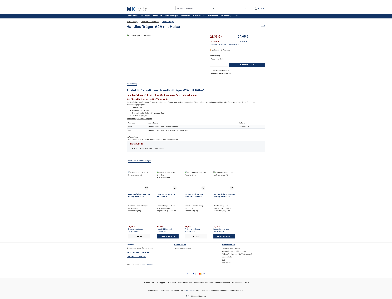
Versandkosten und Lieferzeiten (234, 251)
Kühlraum (209, 283)
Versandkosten (189, 290)
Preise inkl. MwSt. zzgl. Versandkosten (225, 44)
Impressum (226, 263)
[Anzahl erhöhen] (226, 65)
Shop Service (180, 245)
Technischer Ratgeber (182, 248)
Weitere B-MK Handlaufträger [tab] (139, 161)
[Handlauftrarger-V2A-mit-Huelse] (166, 56)
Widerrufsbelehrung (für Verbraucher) (237, 254)
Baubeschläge (237, 283)
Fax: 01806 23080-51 (136, 257)
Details (139, 236)
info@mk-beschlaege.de (138, 252)
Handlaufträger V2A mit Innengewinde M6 (139, 195)
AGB (223, 260)
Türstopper (160, 283)
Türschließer (198, 283)
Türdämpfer (171, 283)
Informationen (228, 245)
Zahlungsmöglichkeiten (231, 248)
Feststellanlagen (185, 283)
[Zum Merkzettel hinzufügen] (146, 188)
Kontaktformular (146, 264)
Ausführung (215, 55)
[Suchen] (214, 8)
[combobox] (193, 8)
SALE (247, 283)
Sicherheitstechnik (222, 283)
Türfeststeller (148, 283)
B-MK (263, 26)
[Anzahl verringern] (212, 65)
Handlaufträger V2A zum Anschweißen (194, 195)
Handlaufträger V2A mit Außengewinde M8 (224, 195)
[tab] (132, 84)
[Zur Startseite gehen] (137, 8)
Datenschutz (227, 257)
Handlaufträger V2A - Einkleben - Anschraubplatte (166, 195)
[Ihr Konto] (251, 8)
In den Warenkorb (247, 65)
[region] (166, 56)
